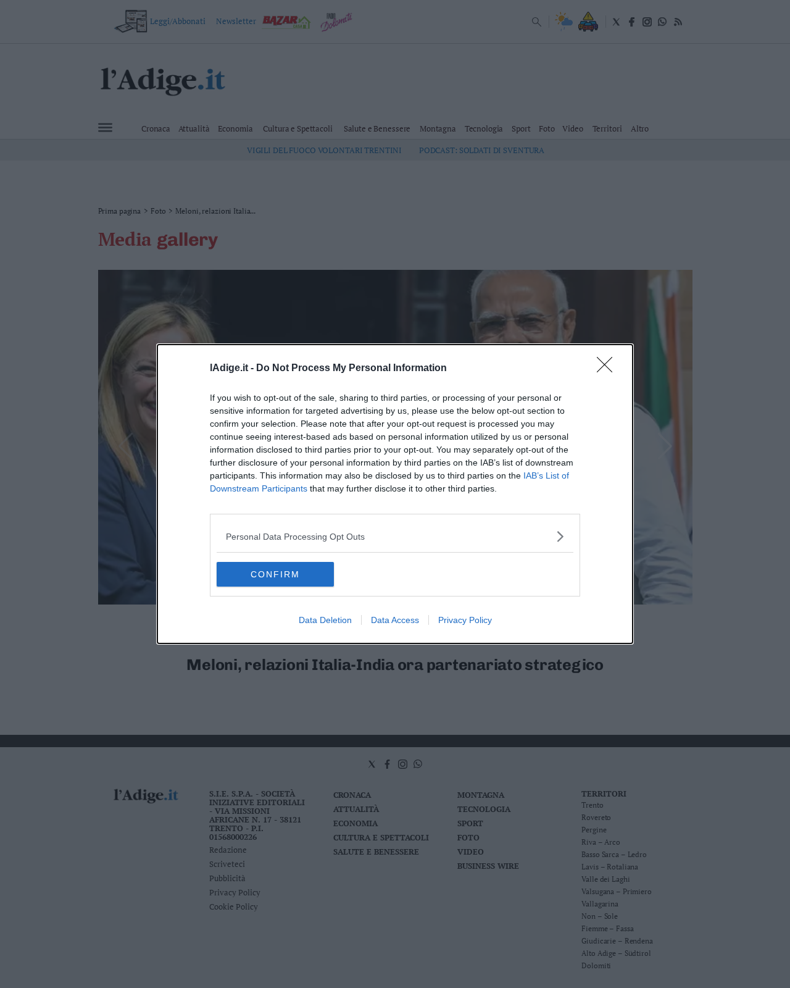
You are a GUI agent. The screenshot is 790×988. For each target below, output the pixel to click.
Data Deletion (325, 620)
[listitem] (395, 536)
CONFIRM (275, 574)
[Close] (608, 368)
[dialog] (395, 494)
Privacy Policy (465, 620)
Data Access (395, 620)
